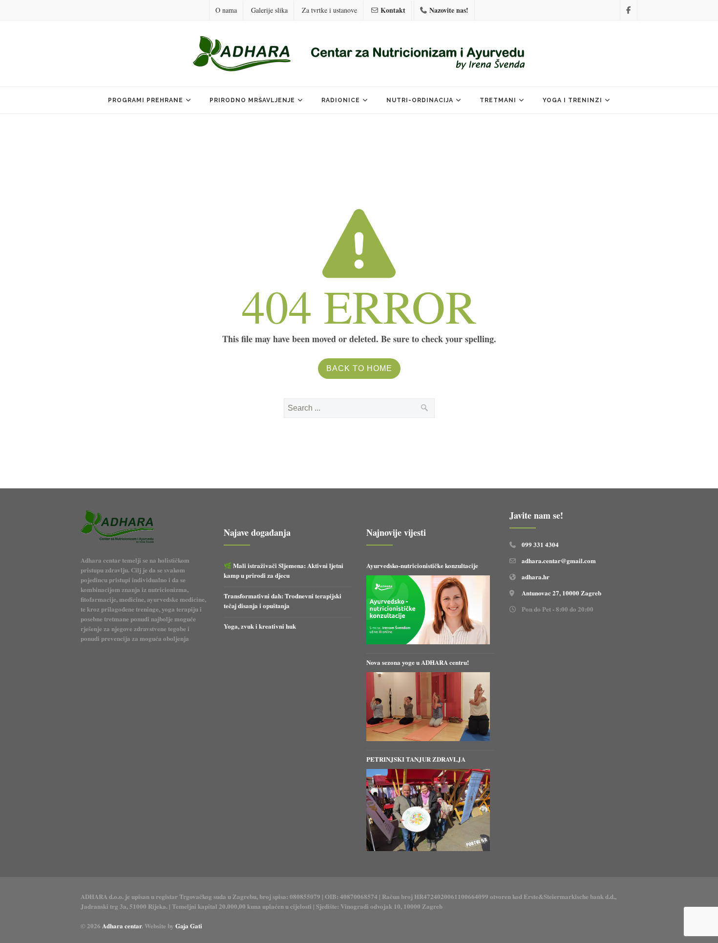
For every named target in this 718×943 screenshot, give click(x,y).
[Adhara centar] (359, 55)
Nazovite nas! (448, 10)
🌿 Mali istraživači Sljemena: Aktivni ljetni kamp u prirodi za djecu (283, 570)
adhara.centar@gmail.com (559, 560)
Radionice (340, 100)
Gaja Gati (189, 925)
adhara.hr (535, 576)
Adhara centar (122, 925)
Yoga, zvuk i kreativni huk (260, 626)
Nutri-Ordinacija (419, 100)
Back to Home (359, 368)
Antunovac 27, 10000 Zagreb (561, 592)
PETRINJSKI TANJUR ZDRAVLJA (415, 759)
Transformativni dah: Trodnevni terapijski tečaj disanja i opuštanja (282, 600)
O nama (226, 10)
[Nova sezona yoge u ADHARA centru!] (428, 707)
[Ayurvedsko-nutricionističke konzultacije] (428, 609)
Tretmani (498, 100)
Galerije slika (269, 10)
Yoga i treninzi (572, 100)
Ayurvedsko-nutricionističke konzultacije (422, 565)
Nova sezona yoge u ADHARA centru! (418, 662)
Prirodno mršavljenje (252, 100)
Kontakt (392, 10)
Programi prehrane (145, 100)
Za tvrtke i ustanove (329, 10)
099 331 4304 (540, 544)
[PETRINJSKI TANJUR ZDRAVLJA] (428, 810)
